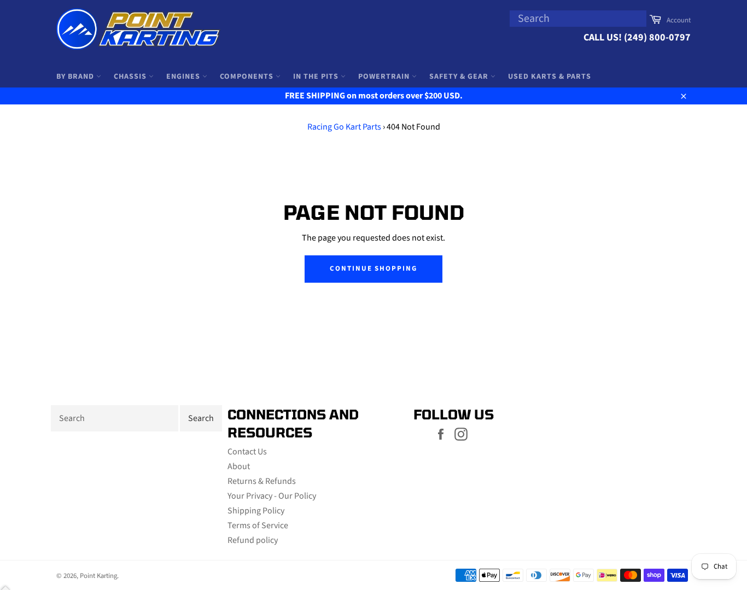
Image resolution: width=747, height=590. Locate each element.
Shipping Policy (255, 511)
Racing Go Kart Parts (344, 127)
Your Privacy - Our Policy (271, 496)
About (238, 466)
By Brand (76, 76)
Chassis (131, 76)
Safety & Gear (460, 76)
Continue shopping (373, 268)
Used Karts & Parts (549, 76)
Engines (184, 76)
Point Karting (98, 576)
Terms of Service (257, 525)
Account (679, 20)
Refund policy (252, 540)
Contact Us (247, 452)
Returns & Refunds (261, 481)
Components (248, 76)
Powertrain (385, 76)
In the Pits (317, 76)
